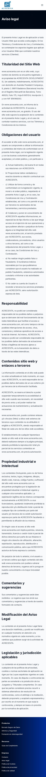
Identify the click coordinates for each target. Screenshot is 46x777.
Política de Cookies (8, 764)
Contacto (5, 757)
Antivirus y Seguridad (9, 731)
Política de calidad (8, 771)
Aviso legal (5, 760)
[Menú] (42, 5)
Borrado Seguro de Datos (11, 727)
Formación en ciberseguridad (12, 734)
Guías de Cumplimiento (10, 746)
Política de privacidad (9, 767)
